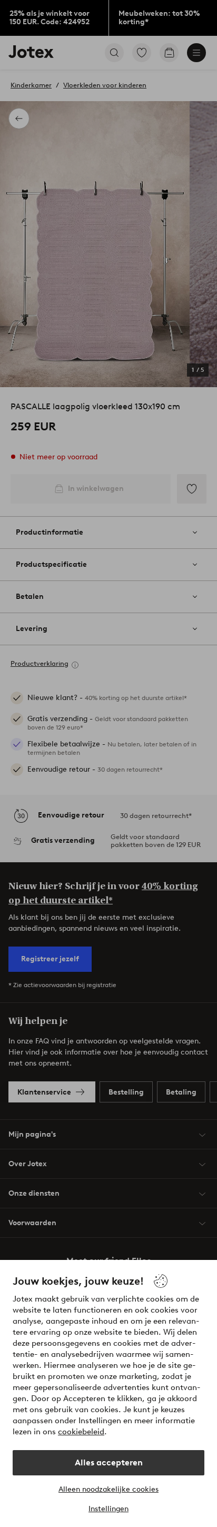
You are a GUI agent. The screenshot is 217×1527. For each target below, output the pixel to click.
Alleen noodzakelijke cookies (108, 1489)
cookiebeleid (81, 1431)
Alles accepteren (109, 1462)
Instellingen (108, 1508)
